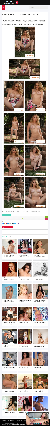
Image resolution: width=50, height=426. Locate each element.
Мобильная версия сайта (22, 420)
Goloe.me (11, 2)
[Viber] (18, 223)
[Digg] (9, 223)
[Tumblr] (16, 223)
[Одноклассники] (4, 223)
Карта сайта (12, 420)
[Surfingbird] (15, 223)
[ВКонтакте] (3, 223)
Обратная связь (5, 420)
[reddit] (11, 223)
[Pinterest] (6, 223)
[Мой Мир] (8, 223)
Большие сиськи (6, 215)
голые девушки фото (9, 423)
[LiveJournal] (13, 223)
